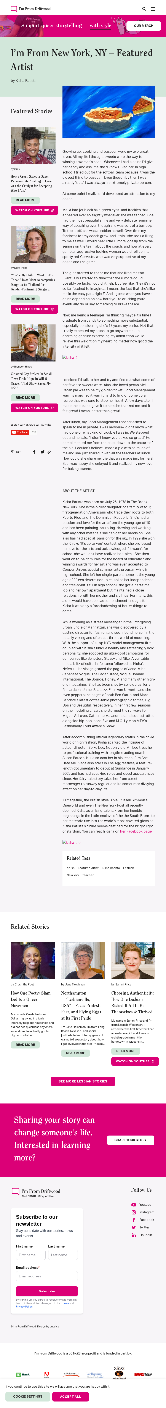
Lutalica (54, 1326)
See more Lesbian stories (83, 1081)
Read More (25, 200)
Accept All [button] (70, 1396)
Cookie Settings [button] (27, 1396)
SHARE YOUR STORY (131, 1140)
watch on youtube (32, 210)
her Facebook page (136, 831)
